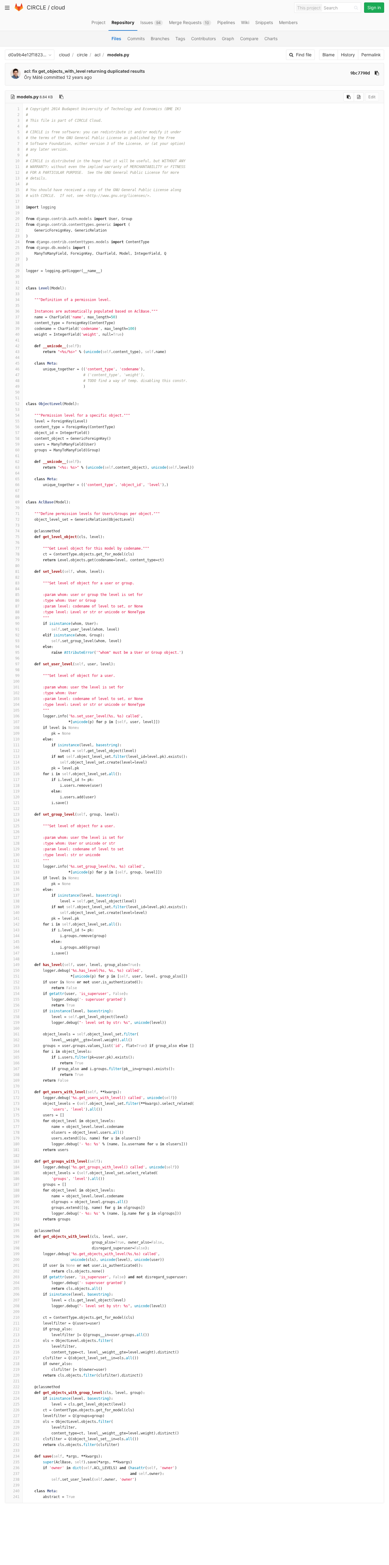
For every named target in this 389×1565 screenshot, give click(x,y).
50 (17, 392)
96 (17, 658)
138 (16, 901)
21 (17, 224)
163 (16, 1046)
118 (16, 785)
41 (17, 340)
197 (16, 1242)
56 (17, 427)
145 (16, 942)
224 (16, 1398)
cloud (58, 7)
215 (16, 1346)
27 (17, 259)
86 (17, 600)
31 (17, 282)
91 (17, 629)
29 (17, 271)
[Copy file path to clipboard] (61, 97)
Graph (228, 38)
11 (17, 167)
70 (17, 508)
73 (17, 525)
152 (16, 982)
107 (16, 722)
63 (17, 467)
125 (16, 826)
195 (16, 1231)
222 (16, 1387)
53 (17, 410)
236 (16, 1468)
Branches (160, 38)
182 (16, 1156)
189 (16, 1196)
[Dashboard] (19, 9)
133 (16, 872)
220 (16, 1375)
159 (16, 1023)
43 (17, 352)
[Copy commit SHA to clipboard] (377, 73)
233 (16, 1450)
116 (16, 774)
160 (16, 1028)
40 (17, 334)
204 (16, 1283)
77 (17, 548)
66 (17, 485)
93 (17, 641)
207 (16, 1300)
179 (16, 1138)
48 (17, 381)
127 (16, 837)
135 (16, 884)
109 (16, 733)
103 (16, 699)
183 (16, 1161)
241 (16, 1497)
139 (16, 907)
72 (17, 519)
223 (16, 1393)
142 (16, 924)
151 (16, 976)
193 (16, 1219)
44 (17, 357)
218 (16, 1364)
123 (16, 814)
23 (17, 236)
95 (17, 652)
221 (16, 1381)
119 (16, 791)
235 (16, 1462)
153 (16, 988)
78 (17, 554)
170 (16, 1086)
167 (16, 1069)
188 (16, 1190)
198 (16, 1248)
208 (16, 1306)
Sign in (374, 7)
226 (16, 1410)
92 (17, 635)
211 (16, 1323)
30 (17, 277)
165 (16, 1057)
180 (16, 1144)
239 (16, 1485)
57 (17, 433)
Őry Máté (33, 77)
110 (16, 739)
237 (16, 1474)
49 (17, 386)
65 (17, 479)
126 (16, 832)
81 (17, 571)
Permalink (371, 54)
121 (16, 803)
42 (17, 346)
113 (16, 756)
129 (16, 849)
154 (16, 994)
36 (17, 311)
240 (16, 1491)
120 (16, 797)
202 (16, 1271)
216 (16, 1352)
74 (17, 531)
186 (16, 1179)
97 (17, 664)
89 (17, 618)
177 (16, 1127)
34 (17, 300)
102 (16, 693)
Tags (180, 38)
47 (17, 375)
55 (17, 421)
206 (16, 1294)
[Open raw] (359, 96)
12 (17, 172)
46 (17, 369)
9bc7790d (360, 73)
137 (16, 895)
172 (16, 1098)
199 (16, 1254)
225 (16, 1404)
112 (16, 751)
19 (17, 213)
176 (16, 1121)
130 (16, 855)
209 (16, 1312)
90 (17, 623)
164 (16, 1051)
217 (16, 1358)
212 (16, 1329)
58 (17, 438)
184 (16, 1167)
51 (17, 398)
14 (17, 184)
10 (17, 161)
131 (16, 861)
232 (16, 1445)
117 (16, 780)
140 (16, 913)
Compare (249, 38)
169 (16, 1080)
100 (16, 681)
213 (16, 1335)
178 (16, 1132)
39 (17, 329)
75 (17, 537)
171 (16, 1092)
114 (16, 762)
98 (17, 670)
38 (17, 323)
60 (17, 450)
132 (16, 866)
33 (17, 294)
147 (16, 953)
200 (16, 1260)
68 (17, 496)
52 (17, 404)
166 (16, 1063)
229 (16, 1427)
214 (16, 1341)
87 (17, 606)
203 (16, 1277)
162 (16, 1040)
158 (16, 1017)
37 (17, 317)
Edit (372, 96)
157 (16, 1011)
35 (17, 305)
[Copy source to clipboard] (348, 96)
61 (17, 456)
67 (17, 490)
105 (16, 710)
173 (16, 1103)
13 (17, 178)
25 (17, 248)
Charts (270, 38)
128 (16, 843)
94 (17, 647)
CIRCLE (36, 7)
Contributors (203, 38)
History (348, 54)
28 (17, 265)
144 (16, 936)
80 (17, 566)
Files (116, 38)
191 (16, 1208)
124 (16, 820)
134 (16, 878)
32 (17, 288)
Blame (328, 54)
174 (16, 1109)
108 (16, 728)
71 (17, 514)
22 (17, 230)
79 (17, 560)
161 (16, 1034)
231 (16, 1439)
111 (16, 745)
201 (16, 1265)
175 (16, 1115)
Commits (136, 38)
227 (16, 1416)
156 (16, 1005)
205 (16, 1289)
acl (97, 54)
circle (82, 54)
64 (17, 473)
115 (16, 768)
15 (17, 190)
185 (16, 1173)
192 (16, 1213)
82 (17, 577)
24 (17, 242)
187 (16, 1184)
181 (16, 1150)
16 (17, 196)
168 (16, 1075)
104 (16, 704)
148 (16, 959)
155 (16, 999)
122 (16, 809)
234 (16, 1456)
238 (16, 1479)
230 (16, 1433)
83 (17, 583)
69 (17, 502)
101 (16, 687)
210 (16, 1317)
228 (16, 1422)
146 (16, 947)
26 (17, 253)
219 (16, 1369)
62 (17, 462)
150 (16, 970)
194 (16, 1225)
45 (17, 363)
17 (17, 201)
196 (16, 1236)
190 (16, 1202)
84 (17, 589)
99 (17, 676)
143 (16, 930)
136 (16, 890)
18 (17, 207)
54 (17, 415)
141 (16, 918)
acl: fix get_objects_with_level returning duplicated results (84, 71)
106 (16, 716)
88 (17, 612)
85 (17, 595)
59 (17, 444)
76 (17, 543)
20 (17, 219)
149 (16, 965)
